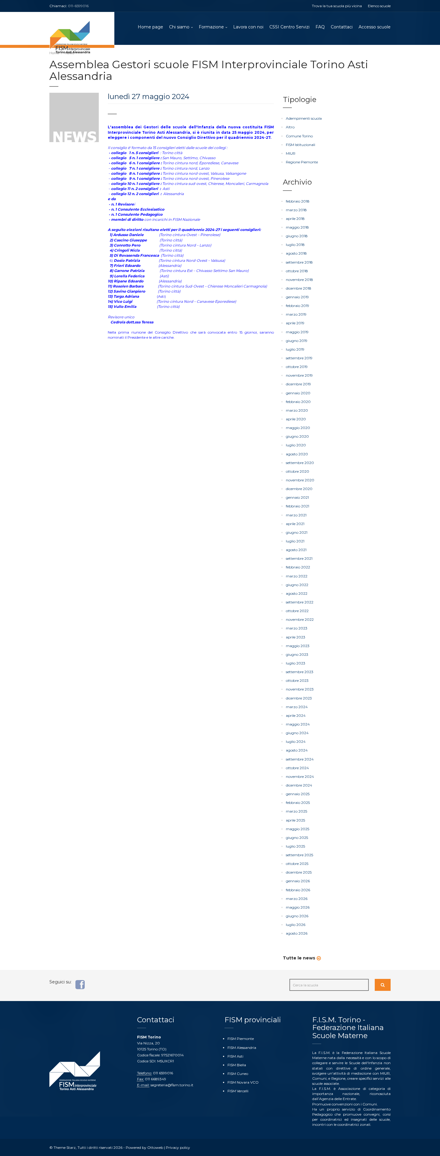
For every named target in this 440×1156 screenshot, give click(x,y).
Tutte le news (299, 958)
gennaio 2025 (297, 794)
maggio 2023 (297, 646)
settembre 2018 (299, 262)
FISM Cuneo (237, 1073)
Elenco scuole (379, 6)
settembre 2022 (299, 602)
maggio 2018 (297, 227)
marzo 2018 (296, 210)
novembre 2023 (300, 689)
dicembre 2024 (299, 785)
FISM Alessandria (241, 1047)
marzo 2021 (296, 515)
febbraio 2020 (298, 401)
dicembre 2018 (298, 288)
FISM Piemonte (240, 1038)
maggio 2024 (298, 724)
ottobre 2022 (297, 611)
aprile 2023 (295, 637)
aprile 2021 (295, 523)
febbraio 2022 (298, 567)
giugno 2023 (297, 654)
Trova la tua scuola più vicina (337, 6)
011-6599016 (78, 6)
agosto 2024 (297, 750)
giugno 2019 (296, 340)
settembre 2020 (300, 462)
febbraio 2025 (298, 802)
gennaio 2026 (298, 881)
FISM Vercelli (237, 1091)
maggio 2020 (298, 427)
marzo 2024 (297, 707)
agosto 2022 (296, 593)
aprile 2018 (295, 218)
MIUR (290, 153)
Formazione (211, 27)
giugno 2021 (296, 532)
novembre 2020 (300, 480)
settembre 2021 (299, 558)
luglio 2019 (295, 349)
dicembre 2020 (299, 488)
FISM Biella (236, 1065)
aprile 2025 (295, 820)
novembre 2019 (299, 375)
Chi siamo (179, 27)
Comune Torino (299, 136)
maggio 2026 (297, 907)
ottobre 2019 (297, 366)
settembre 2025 (299, 855)
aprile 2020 (296, 419)
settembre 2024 (300, 759)
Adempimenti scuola (304, 118)
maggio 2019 (297, 332)
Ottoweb (155, 1147)
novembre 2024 (300, 776)
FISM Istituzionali (300, 144)
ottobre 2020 (297, 471)
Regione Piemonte (302, 162)
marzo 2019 (296, 314)
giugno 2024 (297, 733)
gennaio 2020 (298, 393)
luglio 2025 (295, 846)
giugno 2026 (297, 916)
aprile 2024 (296, 715)
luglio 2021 (295, 541)
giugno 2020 (297, 436)
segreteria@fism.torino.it (172, 1085)
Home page (150, 27)
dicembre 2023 (299, 698)
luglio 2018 (295, 244)
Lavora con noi (248, 27)
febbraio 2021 (297, 506)
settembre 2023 (299, 672)
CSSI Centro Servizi (289, 27)
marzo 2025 (296, 811)
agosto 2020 (297, 454)
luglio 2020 (296, 445)
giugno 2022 (297, 584)
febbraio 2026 (298, 890)
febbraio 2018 (297, 201)
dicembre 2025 (299, 872)
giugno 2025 (297, 837)
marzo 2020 (297, 410)
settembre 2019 (299, 358)
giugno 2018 (297, 236)
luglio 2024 (296, 741)
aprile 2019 (295, 323)
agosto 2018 (296, 253)
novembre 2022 (300, 619)
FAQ (320, 27)
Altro (290, 127)
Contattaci (342, 27)
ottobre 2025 (297, 863)
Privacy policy (178, 1147)
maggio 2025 (297, 829)
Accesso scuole (375, 27)
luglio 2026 (295, 924)
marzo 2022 (296, 576)
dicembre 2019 (298, 384)
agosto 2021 (296, 549)
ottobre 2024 (297, 768)
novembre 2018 (299, 279)
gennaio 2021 (297, 497)
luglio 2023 (295, 663)
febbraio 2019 (297, 305)
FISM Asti (235, 1056)
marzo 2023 (296, 628)
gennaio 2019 (297, 297)
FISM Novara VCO (243, 1082)
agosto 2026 (296, 933)
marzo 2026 (296, 898)
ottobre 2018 (297, 271)
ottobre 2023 (297, 680)
